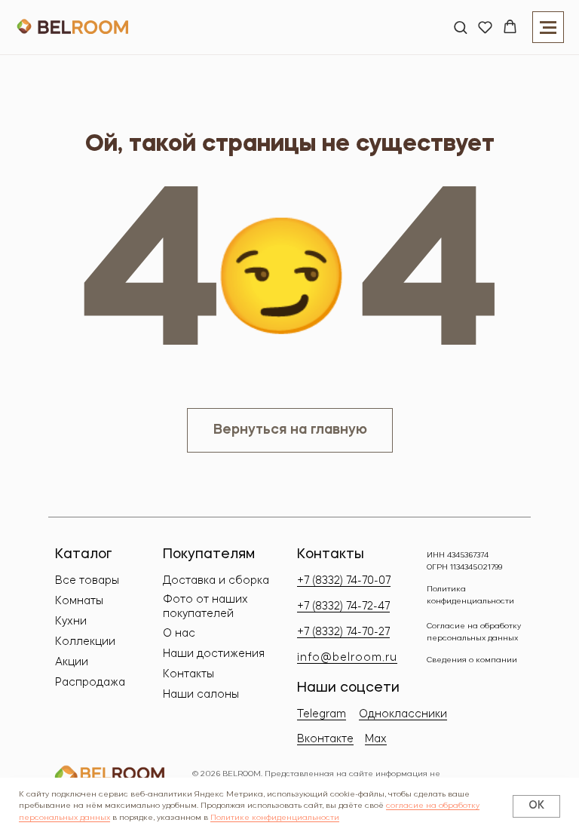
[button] (460, 27)
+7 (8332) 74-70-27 (343, 632)
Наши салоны (201, 694)
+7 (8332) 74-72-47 (343, 606)
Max (376, 739)
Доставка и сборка (216, 581)
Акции (71, 662)
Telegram (321, 714)
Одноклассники (403, 714)
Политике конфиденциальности (274, 817)
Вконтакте (325, 739)
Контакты (188, 674)
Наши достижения (214, 654)
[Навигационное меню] (548, 27)
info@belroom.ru (347, 657)
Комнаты (79, 601)
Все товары (87, 581)
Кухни (71, 621)
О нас (179, 633)
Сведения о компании (472, 660)
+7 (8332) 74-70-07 (344, 581)
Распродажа (90, 682)
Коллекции (85, 642)
